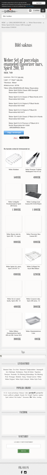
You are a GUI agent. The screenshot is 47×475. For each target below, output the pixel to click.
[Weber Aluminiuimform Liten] (33, 321)
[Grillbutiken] (10, 10)
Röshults (19, 377)
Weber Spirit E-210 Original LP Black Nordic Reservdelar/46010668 (24, 104)
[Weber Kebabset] (13, 159)
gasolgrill (32, 393)
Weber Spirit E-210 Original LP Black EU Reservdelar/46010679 (23, 111)
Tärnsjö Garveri (32, 377)
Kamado (22, 395)
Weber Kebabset (14, 169)
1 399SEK (16, 210)
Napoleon (38, 372)
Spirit (6, 397)
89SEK (37, 339)
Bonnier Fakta (8, 369)
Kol (26, 395)
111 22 (5, 393)
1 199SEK (36, 210)
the (31, 397)
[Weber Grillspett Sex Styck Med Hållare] (33, 256)
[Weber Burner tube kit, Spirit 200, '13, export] (13, 224)
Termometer (26, 397)
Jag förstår (39, 3)
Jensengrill (40, 369)
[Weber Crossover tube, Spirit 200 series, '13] (33, 288)
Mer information (30, 6)
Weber (14, 82)
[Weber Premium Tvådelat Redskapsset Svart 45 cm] (33, 159)
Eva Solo (16, 369)
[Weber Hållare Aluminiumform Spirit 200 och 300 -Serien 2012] (13, 321)
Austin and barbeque (13, 393)
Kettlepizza (20, 372)
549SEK (17, 177)
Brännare (21, 393)
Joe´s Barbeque (11, 372)
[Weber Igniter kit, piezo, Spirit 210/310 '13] (13, 256)
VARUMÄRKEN (14, 127)
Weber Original (10, 379)
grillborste (11, 395)
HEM (3, 22)
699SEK (17, 274)
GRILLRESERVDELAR (17, 22)
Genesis (5, 395)
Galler (26, 393)
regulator (41, 395)
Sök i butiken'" (18, 397)
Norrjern (7, 374)
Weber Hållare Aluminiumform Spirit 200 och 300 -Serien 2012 (14, 333)
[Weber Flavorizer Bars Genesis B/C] (33, 224)
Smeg (24, 377)
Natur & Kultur (29, 372)
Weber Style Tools (35, 379)
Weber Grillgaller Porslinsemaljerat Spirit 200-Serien (13, 204)
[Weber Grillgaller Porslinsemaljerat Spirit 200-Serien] (13, 191)
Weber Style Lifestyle (23, 379)
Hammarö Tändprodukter (28, 369)
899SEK (36, 242)
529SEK (36, 274)
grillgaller (16, 395)
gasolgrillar (39, 393)
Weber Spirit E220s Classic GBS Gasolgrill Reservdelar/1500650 (23, 91)
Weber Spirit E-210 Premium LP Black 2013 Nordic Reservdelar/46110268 (24, 124)
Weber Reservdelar (35, 22)
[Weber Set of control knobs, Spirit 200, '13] (13, 288)
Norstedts (14, 374)
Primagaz (12, 377)
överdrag (39, 397)
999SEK (17, 242)
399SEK (36, 307)
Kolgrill (30, 395)
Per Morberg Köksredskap (26, 374)
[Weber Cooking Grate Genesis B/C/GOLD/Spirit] (33, 191)
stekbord (11, 397)
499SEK (36, 177)
